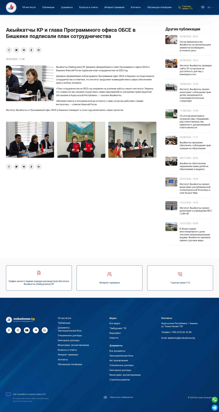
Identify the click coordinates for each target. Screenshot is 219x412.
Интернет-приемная (114, 7)
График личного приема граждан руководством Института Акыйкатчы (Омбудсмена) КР (39, 283)
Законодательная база (69, 330)
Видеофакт (115, 333)
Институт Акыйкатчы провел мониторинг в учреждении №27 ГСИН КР (196, 211)
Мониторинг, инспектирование (73, 345)
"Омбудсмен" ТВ (118, 328)
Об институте (29, 7)
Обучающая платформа (159, 7)
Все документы (117, 351)
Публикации (48, 7)
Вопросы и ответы (88, 7)
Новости (114, 337)
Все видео (115, 323)
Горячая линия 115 (187, 7)
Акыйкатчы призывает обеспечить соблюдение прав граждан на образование (195, 145)
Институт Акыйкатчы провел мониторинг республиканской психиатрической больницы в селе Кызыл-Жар (195, 188)
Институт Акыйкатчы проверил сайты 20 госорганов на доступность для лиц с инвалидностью (196, 70)
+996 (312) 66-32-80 (181, 332)
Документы (67, 7)
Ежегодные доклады (69, 340)
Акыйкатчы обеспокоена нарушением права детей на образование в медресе (194, 166)
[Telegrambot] (214, 407)
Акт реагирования (119, 360)
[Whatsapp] (214, 399)
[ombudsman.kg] (11, 7)
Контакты (136, 7)
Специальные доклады (70, 335)
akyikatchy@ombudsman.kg (181, 338)
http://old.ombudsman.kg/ (23, 401)
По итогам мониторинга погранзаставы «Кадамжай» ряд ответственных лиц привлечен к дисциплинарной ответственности (195, 122)
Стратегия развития (120, 379)
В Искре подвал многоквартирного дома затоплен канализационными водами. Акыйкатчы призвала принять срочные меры (195, 234)
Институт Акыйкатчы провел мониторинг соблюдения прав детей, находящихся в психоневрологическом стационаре (195, 95)
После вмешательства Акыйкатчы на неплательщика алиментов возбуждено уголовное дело (195, 46)
